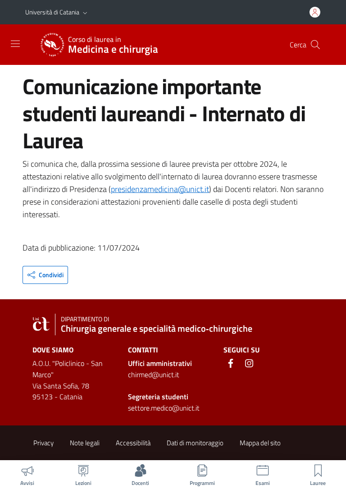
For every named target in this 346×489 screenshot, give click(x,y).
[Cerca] (315, 44)
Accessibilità (133, 443)
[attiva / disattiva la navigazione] (15, 43)
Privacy (43, 443)
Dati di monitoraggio (195, 443)
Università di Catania (52, 12)
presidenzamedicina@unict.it (160, 189)
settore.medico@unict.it (164, 407)
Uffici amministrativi (160, 363)
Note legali (85, 443)
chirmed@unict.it (153, 374)
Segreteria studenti (158, 396)
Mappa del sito (260, 443)
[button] (85, 12)
